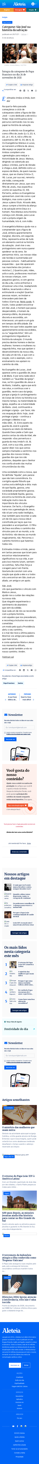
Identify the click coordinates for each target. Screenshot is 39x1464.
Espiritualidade (19, 1383)
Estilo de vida (19, 1380)
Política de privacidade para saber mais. (18, 734)
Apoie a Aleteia (19, 1437)
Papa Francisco (8, 683)
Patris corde (26, 301)
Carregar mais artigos (19, 933)
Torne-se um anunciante (19, 1449)
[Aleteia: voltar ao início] (19, 4)
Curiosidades (8, 1108)
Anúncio (19, 1408)
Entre (29, 843)
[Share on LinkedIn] (24, 91)
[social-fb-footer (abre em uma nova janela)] (17, 1426)
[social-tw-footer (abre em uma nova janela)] (22, 1426)
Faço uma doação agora (16, 805)
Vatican (24, 34)
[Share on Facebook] (20, 91)
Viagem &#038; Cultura (19, 1386)
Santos (20, 683)
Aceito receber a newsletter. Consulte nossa (19, 733)
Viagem (6, 1193)
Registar (7, 10)
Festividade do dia (16, 1029)
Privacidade (19, 1457)
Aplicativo (19, 1399)
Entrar (26, 1365)
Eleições (7, 1278)
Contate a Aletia (19, 1453)
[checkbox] (5, 732)
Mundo (6, 1236)
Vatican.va (8, 657)
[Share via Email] (32, 91)
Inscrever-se (10, 739)
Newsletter (19, 1396)
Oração (31, 10)
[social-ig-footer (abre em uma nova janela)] (26, 1426)
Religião (4, 17)
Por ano (19, 1418)
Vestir (19, 1405)
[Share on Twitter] (28, 91)
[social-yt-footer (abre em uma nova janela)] (13, 1426)
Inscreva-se (20, 1402)
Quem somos (19, 1441)
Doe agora (18, 10)
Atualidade (19, 1377)
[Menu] (6, 4)
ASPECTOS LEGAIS (19, 1445)
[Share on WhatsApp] (36, 91)
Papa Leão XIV (9, 1157)
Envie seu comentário (19, 852)
